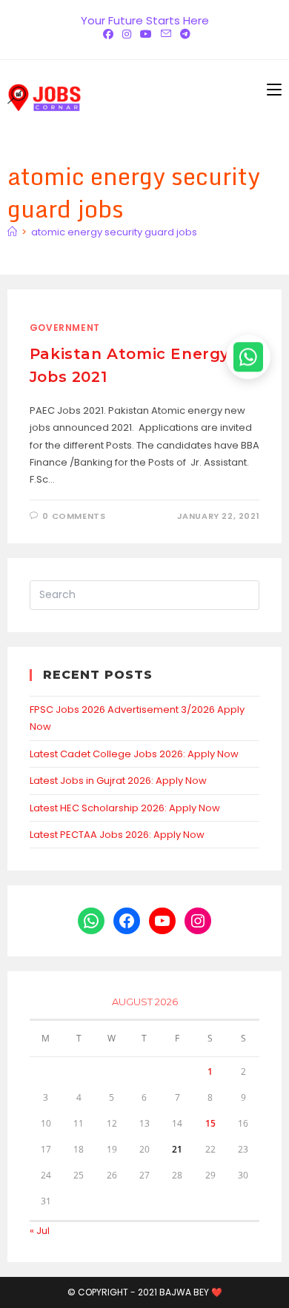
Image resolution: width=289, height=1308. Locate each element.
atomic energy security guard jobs (114, 232)
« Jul (40, 1231)
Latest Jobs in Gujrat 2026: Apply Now (118, 781)
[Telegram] (183, 34)
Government (65, 327)
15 (210, 1123)
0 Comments (73, 516)
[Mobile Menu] (274, 89)
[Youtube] (146, 34)
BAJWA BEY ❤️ (190, 1292)
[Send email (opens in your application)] (166, 34)
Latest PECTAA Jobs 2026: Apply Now (117, 835)
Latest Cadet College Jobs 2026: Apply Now (134, 754)
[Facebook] (108, 34)
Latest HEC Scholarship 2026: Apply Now (125, 808)
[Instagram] (127, 34)
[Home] (12, 232)
